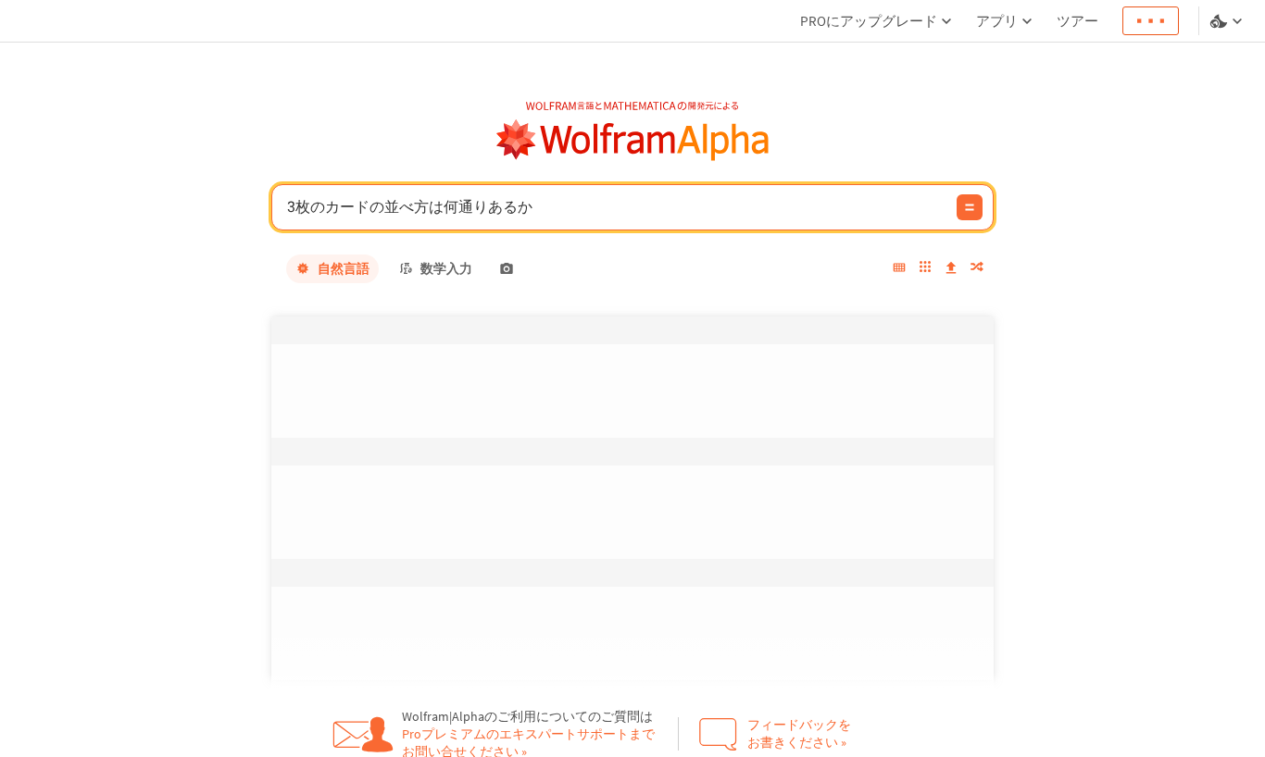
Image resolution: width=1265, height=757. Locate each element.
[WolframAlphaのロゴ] (633, 140)
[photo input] (506, 268)
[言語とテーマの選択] (1228, 21)
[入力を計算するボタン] (970, 207)
